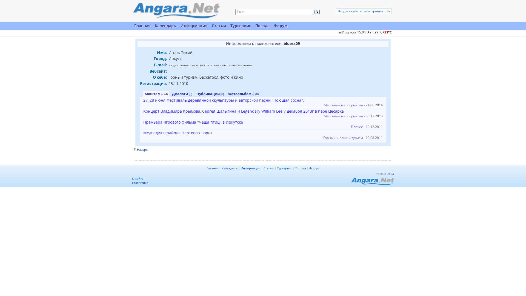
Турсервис (240, 25)
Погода (262, 25)
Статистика (140, 183)
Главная (142, 25)
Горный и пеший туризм (343, 137)
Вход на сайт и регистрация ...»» (364, 11)
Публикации (210, 93)
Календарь (165, 25)
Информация (194, 25)
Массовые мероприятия (343, 105)
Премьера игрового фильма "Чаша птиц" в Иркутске (193, 122)
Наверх (142, 149)
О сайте (137, 179)
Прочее (357, 126)
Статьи (219, 25)
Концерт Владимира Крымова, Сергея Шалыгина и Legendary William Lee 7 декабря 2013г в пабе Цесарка (243, 111)
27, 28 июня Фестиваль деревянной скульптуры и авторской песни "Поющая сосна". (223, 100)
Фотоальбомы (243, 93)
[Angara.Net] (176, 10)
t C (386, 32)
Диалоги (182, 93)
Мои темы (156, 93)
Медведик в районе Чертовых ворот (177, 132)
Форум (281, 25)
